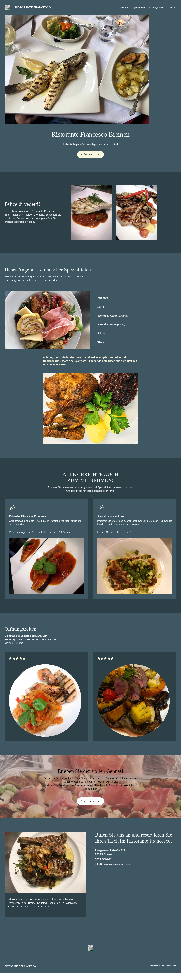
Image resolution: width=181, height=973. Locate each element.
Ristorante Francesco (33, 7)
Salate (101, 333)
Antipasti (102, 297)
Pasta (100, 306)
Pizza (100, 342)
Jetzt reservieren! (90, 801)
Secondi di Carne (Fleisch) (112, 315)
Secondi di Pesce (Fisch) (111, 324)
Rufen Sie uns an (90, 154)
